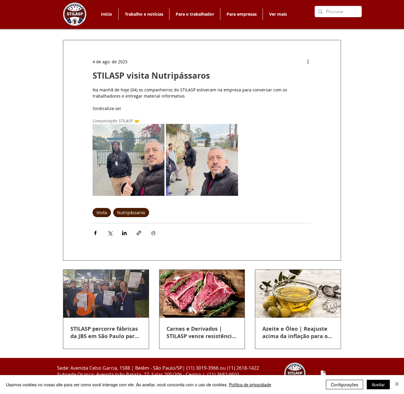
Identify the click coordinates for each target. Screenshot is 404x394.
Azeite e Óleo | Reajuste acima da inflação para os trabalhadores (296, 332)
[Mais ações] (307, 61)
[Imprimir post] (153, 233)
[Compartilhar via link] (139, 233)
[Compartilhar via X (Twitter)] (110, 233)
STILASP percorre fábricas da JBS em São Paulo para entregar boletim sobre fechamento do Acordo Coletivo (104, 332)
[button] (194, 14)
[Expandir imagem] (128, 160)
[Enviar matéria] (323, 373)
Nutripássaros (131, 212)
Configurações (344, 384)
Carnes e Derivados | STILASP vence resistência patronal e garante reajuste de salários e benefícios (201, 332)
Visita (101, 212)
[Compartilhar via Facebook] (95, 233)
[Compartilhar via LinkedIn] (124, 233)
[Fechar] (396, 384)
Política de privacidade (250, 384)
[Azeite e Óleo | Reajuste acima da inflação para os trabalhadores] (298, 294)
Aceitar (378, 384)
